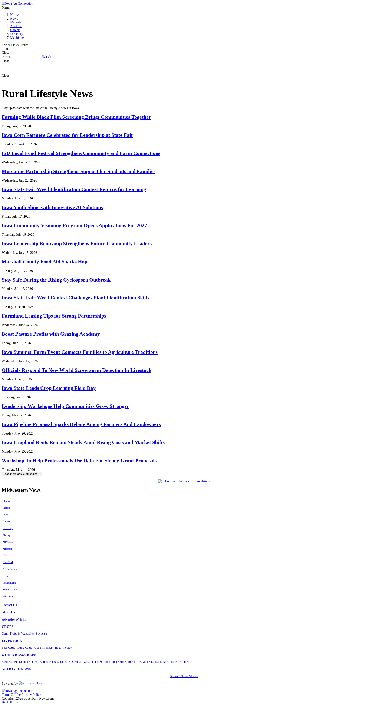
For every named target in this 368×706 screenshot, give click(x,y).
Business (7, 661)
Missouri (7, 548)
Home (14, 14)
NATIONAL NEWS (16, 669)
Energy (33, 661)
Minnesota (8, 541)
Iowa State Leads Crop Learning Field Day (49, 388)
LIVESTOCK (12, 640)
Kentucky (8, 528)
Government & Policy (97, 661)
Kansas (6, 521)
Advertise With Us (14, 619)
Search (46, 56)
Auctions (16, 26)
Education (20, 661)
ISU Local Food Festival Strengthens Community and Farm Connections (81, 153)
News (14, 18)
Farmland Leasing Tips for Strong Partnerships (54, 316)
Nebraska (7, 555)
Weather (184, 661)
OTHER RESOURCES (19, 655)
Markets (15, 22)
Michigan (7, 535)
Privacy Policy (31, 694)
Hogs (58, 647)
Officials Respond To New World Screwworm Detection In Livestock (76, 370)
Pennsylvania (9, 582)
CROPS (7, 626)
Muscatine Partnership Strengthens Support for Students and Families (78, 171)
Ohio (5, 576)
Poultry (67, 647)
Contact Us (9, 605)
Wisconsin (8, 596)
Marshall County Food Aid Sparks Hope (46, 261)
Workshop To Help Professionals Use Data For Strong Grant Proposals (79, 460)
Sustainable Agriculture (163, 661)
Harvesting (119, 661)
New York (8, 562)
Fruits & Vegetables (22, 633)
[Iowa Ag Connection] (17, 3)
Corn (5, 633)
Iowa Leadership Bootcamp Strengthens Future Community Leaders (77, 243)
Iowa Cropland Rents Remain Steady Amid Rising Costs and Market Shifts (83, 442)
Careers (15, 30)
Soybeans (41, 633)
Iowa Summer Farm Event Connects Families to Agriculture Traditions (80, 352)
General (77, 661)
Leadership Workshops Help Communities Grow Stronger (65, 406)
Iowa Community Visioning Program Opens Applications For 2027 (74, 225)
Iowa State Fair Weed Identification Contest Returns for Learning (74, 189)
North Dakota (10, 569)
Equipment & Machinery (55, 661)
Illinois (6, 501)
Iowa (5, 514)
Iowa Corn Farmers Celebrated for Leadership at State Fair (67, 135)
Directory (16, 34)
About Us (8, 612)
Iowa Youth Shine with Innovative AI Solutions (52, 207)
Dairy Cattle (24, 647)
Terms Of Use (11, 694)
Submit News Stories (184, 676)
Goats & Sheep (43, 647)
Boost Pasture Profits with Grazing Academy (51, 334)
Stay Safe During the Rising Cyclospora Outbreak (56, 280)
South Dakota (10, 589)
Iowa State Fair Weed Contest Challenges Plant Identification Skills (75, 297)
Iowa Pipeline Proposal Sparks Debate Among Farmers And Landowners (81, 424)
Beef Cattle (8, 647)
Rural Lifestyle (137, 661)
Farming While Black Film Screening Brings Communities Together (76, 117)
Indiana (6, 507)
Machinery (17, 37)
